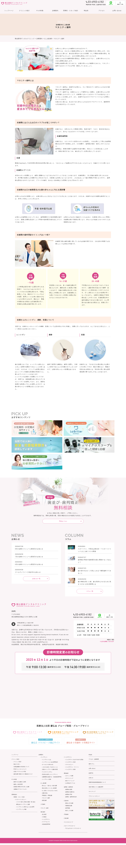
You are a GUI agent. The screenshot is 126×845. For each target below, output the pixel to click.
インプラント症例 (46, 779)
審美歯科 (66, 773)
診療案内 (55, 10)
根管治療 (44, 800)
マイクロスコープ (68, 822)
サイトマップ (92, 791)
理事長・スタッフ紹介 (19, 797)
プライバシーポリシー (94, 796)
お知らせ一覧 (36, 578)
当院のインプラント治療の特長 (50, 769)
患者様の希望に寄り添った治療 (21, 786)
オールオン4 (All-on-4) (47, 764)
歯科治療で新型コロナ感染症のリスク (23, 774)
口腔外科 (66, 800)
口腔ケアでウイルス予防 (20, 771)
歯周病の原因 (68, 789)
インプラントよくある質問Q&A (50, 762)
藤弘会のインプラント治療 (23, 804)
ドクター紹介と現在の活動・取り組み (25, 802)
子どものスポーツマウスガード (73, 828)
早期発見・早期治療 (47, 795)
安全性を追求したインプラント (50, 774)
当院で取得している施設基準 (96, 787)
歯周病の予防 (68, 794)
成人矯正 (44, 814)
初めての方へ (17, 764)
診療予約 (91, 773)
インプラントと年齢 (21, 809)
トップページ (9, 10)
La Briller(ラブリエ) (70, 783)
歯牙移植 (67, 808)
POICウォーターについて (20, 769)
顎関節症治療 (68, 805)
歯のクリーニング (69, 780)
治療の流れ (45, 793)
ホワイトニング (69, 778)
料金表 (86, 10)
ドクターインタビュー (20, 799)
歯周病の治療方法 (69, 792)
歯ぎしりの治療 (69, 810)
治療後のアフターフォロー (20, 789)
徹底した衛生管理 (18, 784)
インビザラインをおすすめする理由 (74, 759)
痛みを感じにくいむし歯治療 (49, 788)
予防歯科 (66, 814)
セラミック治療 (69, 775)
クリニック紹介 (17, 761)
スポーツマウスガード (69, 825)
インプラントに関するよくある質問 (25, 806)
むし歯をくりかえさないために (50, 790)
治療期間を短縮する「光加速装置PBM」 (52, 776)
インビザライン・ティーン (72, 767)
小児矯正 (44, 816)
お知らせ (91, 777)
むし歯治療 (43, 783)
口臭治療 (66, 818)
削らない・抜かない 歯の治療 (49, 785)
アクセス (102, 10)
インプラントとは (46, 759)
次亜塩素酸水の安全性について (21, 766)
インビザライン (46, 819)
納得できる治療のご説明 (20, 781)
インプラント (44, 757)
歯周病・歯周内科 (68, 787)
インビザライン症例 (70, 769)
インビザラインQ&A (70, 762)
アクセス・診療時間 (94, 759)
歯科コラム (91, 763)
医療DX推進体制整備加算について (97, 782)
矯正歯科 (43, 812)
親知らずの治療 (69, 803)
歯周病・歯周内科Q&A (71, 796)
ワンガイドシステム (47, 772)
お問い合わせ (117, 10)
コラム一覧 (89, 591)
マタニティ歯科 (46, 798)
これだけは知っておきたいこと (50, 767)
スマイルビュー (69, 764)
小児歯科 (43, 804)
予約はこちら (63, 521)
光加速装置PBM (46, 824)
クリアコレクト (46, 821)
